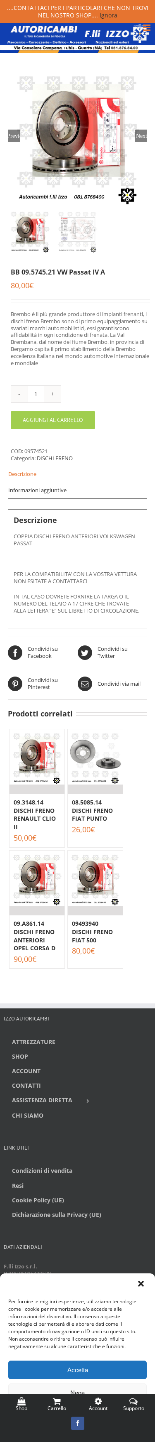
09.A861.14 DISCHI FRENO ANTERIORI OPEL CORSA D (34, 936)
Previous (14, 136)
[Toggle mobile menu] (147, 27)
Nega (77, 1392)
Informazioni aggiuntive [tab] (37, 490)
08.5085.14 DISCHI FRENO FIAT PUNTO (92, 810)
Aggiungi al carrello (53, 420)
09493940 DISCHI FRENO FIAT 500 (92, 932)
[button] (142, 1285)
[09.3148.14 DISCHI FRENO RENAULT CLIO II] (37, 761)
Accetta (77, 1369)
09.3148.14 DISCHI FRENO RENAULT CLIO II (35, 814)
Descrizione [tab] (22, 474)
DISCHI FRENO (55, 458)
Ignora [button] (108, 15)
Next (141, 136)
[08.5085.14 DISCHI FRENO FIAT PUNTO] (95, 761)
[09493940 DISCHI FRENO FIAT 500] (95, 883)
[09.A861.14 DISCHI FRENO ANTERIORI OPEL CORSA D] (37, 883)
